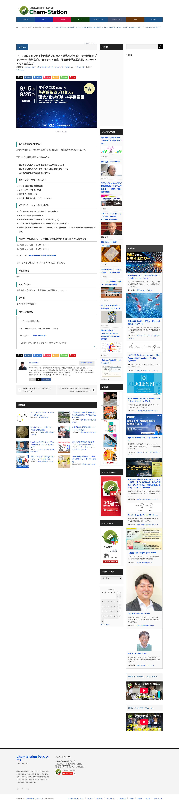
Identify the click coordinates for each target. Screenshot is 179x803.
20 (111, 611)
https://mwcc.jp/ (39, 336)
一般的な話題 (43, 432)
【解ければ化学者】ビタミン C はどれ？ (111, 361)
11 (105, 606)
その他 (139, 562)
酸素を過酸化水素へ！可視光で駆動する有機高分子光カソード (144, 322)
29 (117, 616)
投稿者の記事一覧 (87, 362)
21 (114, 611)
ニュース (62, 19)
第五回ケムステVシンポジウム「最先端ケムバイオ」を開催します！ (42, 444)
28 (114, 616)
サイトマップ (111, 798)
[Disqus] (56, 500)
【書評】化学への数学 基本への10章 (142, 553)
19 (108, 611)
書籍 (135, 19)
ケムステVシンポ (43, 449)
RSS (27, 788)
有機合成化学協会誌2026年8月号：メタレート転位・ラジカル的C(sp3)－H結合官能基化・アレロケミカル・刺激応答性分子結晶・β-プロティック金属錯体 (144, 483)
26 (108, 616)
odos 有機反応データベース (148, 370)
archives (28, 67)
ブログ (44, 19)
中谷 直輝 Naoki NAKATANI (139, 614)
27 (111, 616)
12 (108, 606)
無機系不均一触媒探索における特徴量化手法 (144, 439)
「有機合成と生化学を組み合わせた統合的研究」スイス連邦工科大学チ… (84, 414)
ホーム (25, 19)
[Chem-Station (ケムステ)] (43, 10)
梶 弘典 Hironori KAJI (137, 653)
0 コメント (80, 67)
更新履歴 (100, 798)
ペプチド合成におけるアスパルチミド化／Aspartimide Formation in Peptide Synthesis (144, 358)
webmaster (20, 70)
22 (117, 611)
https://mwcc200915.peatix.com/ (42, 256)
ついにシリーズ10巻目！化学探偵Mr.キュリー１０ (111, 307)
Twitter (131, 798)
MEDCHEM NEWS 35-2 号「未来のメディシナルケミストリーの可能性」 (144, 399)
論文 (94, 432)
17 (102, 611)
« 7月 (103, 625)
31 (102, 621)
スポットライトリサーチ (145, 336)
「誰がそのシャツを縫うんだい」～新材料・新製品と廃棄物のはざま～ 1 (74, 389)
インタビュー (98, 19)
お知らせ (90, 798)
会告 (39, 67)
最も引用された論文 (109, 242)
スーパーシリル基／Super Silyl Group (143, 515)
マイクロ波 (65, 67)
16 (120, 606)
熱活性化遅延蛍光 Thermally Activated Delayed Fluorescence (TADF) (110, 334)
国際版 (139, 798)
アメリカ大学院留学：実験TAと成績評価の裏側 (111, 282)
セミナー (34, 67)
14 (114, 606)
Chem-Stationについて (76, 798)
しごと (80, 19)
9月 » (107, 625)
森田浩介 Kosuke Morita (111, 162)
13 (111, 606)
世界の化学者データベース (145, 625)
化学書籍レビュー (147, 562)
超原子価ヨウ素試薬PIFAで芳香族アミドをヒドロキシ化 (111, 140)
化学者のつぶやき (47, 67)
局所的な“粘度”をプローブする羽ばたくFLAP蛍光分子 (37, 389)
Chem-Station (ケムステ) (32, 758)
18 (105, 611)
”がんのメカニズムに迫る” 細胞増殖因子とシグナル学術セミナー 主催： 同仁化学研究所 (111, 187)
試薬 (46, 417)
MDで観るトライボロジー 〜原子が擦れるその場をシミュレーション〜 (144, 276)
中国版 (148, 798)
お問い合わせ (158, 798)
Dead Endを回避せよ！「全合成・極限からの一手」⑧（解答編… (84, 459)
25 (105, 616)
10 (102, 606)
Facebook (46, 379)
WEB (32, 379)
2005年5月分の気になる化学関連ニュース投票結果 (111, 271)
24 (102, 616)
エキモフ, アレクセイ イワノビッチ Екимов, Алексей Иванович (111, 216)
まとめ (153, 19)
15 (117, 606)
